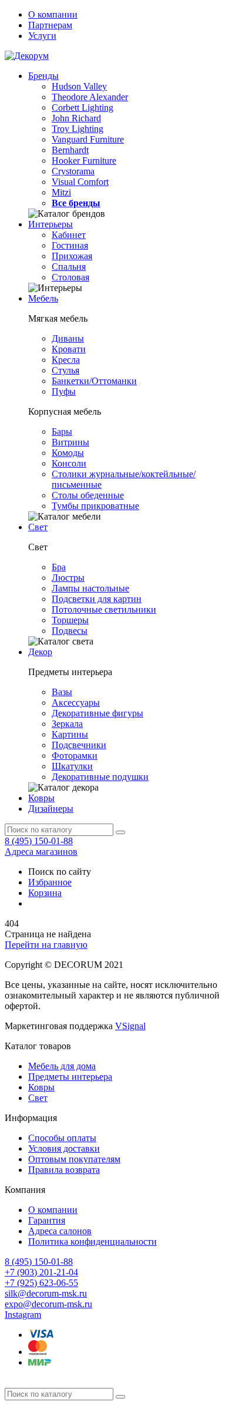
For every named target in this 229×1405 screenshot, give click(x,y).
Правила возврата (64, 1170)
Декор (40, 652)
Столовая (70, 277)
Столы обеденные (88, 495)
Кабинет (69, 235)
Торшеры (70, 620)
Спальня (69, 267)
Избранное (50, 882)
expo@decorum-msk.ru (48, 1304)
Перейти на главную (46, 945)
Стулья (65, 370)
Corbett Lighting (82, 108)
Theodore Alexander (90, 97)
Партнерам (50, 25)
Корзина (45, 893)
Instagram (23, 1315)
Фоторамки (74, 756)
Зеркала (67, 724)
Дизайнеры (50, 809)
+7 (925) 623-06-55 (41, 1283)
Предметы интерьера (70, 1077)
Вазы (62, 692)
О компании (53, 14)
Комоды (68, 453)
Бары (62, 432)
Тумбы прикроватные (95, 506)
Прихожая (72, 256)
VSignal (130, 1026)
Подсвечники (79, 745)
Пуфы (64, 391)
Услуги (42, 36)
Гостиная (70, 245)
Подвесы (69, 631)
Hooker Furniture (84, 161)
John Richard (76, 118)
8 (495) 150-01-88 (39, 841)
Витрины (70, 442)
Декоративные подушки (100, 777)
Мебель (43, 298)
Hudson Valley (79, 86)
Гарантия (46, 1220)
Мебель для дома (62, 1066)
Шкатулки (72, 766)
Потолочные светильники (104, 609)
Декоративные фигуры (97, 713)
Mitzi (61, 192)
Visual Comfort (80, 182)
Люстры (68, 578)
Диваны (68, 338)
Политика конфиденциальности (92, 1242)
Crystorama (73, 171)
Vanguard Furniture (88, 139)
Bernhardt (70, 150)
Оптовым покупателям (74, 1159)
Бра (59, 567)
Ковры (41, 798)
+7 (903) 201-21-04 (41, 1272)
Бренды (43, 76)
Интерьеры (50, 224)
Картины (70, 734)
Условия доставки (64, 1148)
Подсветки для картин (97, 599)
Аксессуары (76, 702)
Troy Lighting (77, 129)
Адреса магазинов (41, 852)
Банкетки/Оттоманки (94, 381)
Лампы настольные (90, 588)
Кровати (69, 349)
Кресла (66, 360)
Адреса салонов (60, 1231)
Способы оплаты (62, 1138)
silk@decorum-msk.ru (46, 1293)
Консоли (69, 463)
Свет (38, 527)
